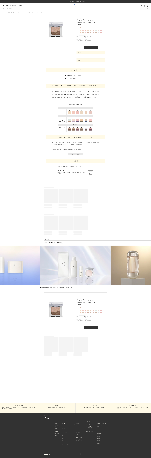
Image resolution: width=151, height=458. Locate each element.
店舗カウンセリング (100, 442)
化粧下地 (63, 443)
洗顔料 (56, 443)
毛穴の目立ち (90, 261)
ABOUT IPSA (88, 440)
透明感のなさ (46, 261)
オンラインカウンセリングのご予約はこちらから (75, 1)
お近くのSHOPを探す (75, 154)
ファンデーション (65, 445)
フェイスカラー (64, 454)
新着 (45, 253)
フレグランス (71, 442)
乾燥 (45, 262)
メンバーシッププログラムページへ (9, 430)
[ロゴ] (75, 5)
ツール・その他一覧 (79, 449)
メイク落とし (57, 442)
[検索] (141, 6)
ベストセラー (49, 253)
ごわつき (84, 262)
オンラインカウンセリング (101, 443)
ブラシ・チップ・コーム (80, 445)
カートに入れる (91, 368)
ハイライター (64, 448)
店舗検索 (98, 452)
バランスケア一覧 (72, 444)
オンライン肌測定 (100, 445)
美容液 (56, 448)
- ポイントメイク (64, 452)
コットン (77, 442)
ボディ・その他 (57, 453)
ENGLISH (89, 56)
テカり (47, 262)
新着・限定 (78, 456)
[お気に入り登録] (65, 39)
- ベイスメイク (64, 442)
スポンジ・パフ (78, 443)
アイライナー (64, 457)
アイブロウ (64, 455)
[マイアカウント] (144, 6)
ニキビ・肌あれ (51, 261)
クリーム (56, 450)
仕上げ (63, 450)
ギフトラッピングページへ (121, 430)
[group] (75, 308)
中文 (94, 56)
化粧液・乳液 (57, 445)
